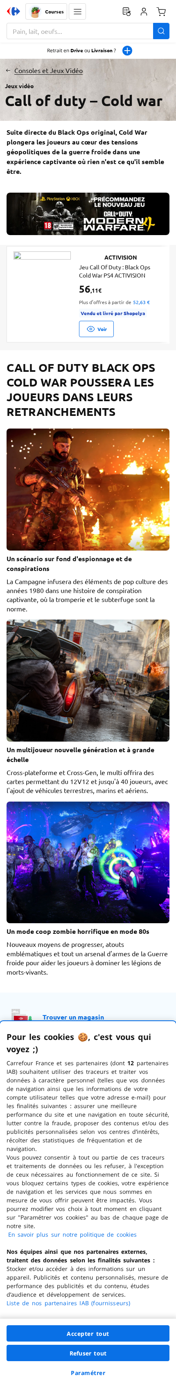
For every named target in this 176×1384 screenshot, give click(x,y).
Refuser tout (88, 1353)
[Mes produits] (126, 11)
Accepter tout (88, 1333)
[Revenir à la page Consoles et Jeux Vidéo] (8, 70)
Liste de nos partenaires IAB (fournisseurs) (68, 1303)
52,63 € (141, 302)
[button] (77, 11)
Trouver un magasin (73, 1017)
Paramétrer (88, 1373)
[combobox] (88, 31)
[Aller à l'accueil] (13, 11)
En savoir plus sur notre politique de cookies (72, 1234)
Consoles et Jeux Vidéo (48, 70)
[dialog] (88, 1202)
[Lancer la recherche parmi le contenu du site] (161, 31)
